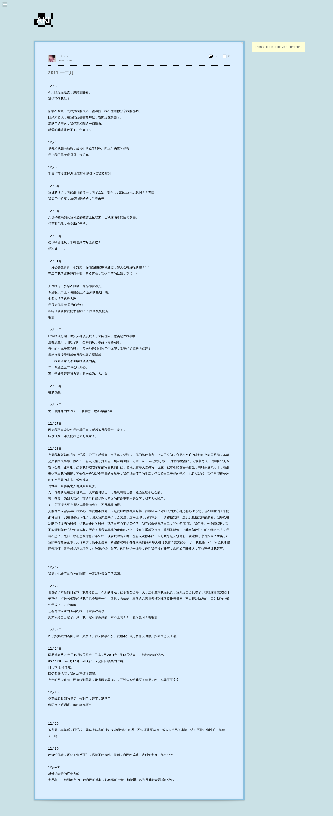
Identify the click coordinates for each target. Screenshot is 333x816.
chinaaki (63, 56)
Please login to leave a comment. (278, 47)
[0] (224, 56)
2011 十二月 (61, 72)
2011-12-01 (65, 60)
